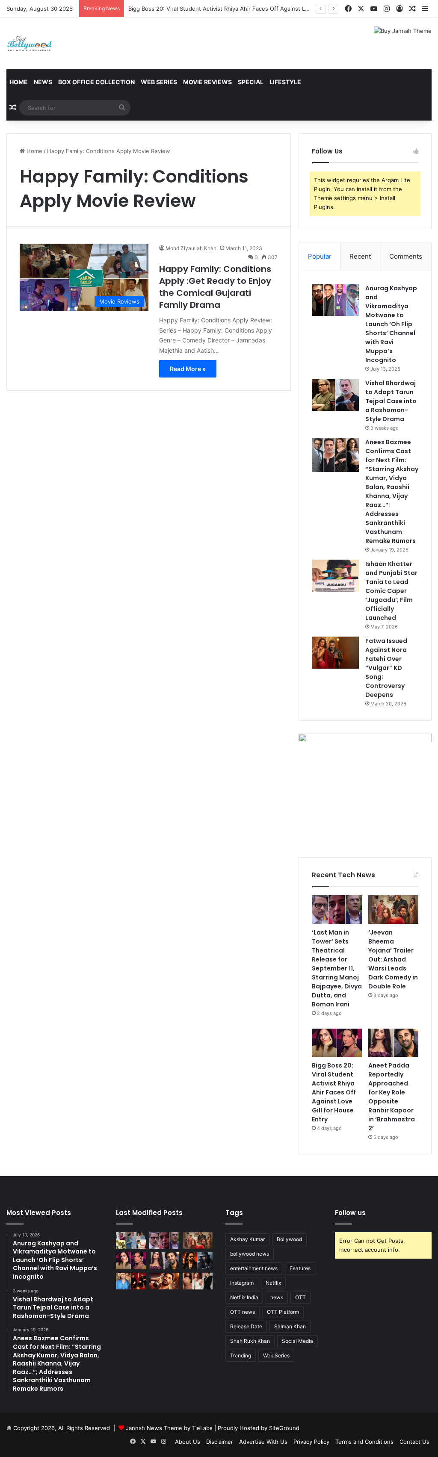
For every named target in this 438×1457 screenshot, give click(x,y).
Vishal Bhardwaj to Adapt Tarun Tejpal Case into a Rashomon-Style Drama (391, 401)
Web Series (159, 82)
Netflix (273, 1283)
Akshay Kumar (247, 1239)
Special (250, 82)
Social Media (297, 1341)
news (276, 1297)
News (43, 82)
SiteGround (284, 1428)
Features (300, 1268)
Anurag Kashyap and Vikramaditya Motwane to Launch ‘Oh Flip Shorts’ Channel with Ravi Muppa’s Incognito (391, 324)
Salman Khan (290, 1326)
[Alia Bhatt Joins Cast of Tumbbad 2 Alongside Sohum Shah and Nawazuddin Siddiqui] (131, 1281)
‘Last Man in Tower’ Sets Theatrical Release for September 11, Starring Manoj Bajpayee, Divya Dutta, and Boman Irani (337, 968)
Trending (240, 1355)
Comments (405, 256)
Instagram (242, 1283)
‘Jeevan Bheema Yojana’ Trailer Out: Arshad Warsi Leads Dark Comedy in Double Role (393, 959)
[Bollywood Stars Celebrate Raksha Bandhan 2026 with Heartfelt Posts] (131, 1240)
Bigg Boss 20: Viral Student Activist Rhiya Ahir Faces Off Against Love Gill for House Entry (248, 8)
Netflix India (244, 1297)
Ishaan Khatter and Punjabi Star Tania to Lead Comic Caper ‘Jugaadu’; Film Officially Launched (391, 591)
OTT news (242, 1312)
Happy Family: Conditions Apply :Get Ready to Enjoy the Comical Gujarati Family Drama (215, 287)
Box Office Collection (96, 82)
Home (18, 82)
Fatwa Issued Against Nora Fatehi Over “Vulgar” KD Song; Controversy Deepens (386, 668)
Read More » (188, 368)
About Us (187, 1441)
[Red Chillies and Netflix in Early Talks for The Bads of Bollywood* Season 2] (164, 1281)
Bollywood (289, 1239)
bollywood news (249, 1254)
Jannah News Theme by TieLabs (169, 1428)
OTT (300, 1297)
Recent (360, 256)
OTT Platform (283, 1312)
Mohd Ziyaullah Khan (191, 248)
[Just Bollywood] (29, 43)
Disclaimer (219, 1441)
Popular (319, 256)
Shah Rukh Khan (250, 1341)
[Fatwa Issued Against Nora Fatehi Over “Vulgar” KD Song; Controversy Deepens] (335, 653)
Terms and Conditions (364, 1441)
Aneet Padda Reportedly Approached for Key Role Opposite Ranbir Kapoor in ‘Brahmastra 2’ (391, 1097)
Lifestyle (285, 82)
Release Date (246, 1326)
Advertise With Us (263, 1441)
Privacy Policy (311, 1441)
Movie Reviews (207, 82)
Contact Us (414, 1441)
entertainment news (254, 1268)
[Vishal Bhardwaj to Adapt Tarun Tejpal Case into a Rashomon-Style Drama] (335, 395)
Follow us (350, 1212)
